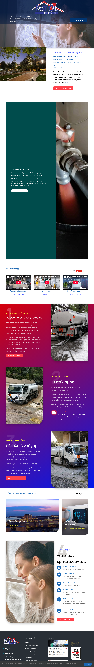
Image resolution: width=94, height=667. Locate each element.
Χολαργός (70, 57)
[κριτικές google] (58, 641)
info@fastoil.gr (9, 657)
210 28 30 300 (9, 654)
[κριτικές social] (58, 660)
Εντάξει (88, 664)
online (66, 82)
